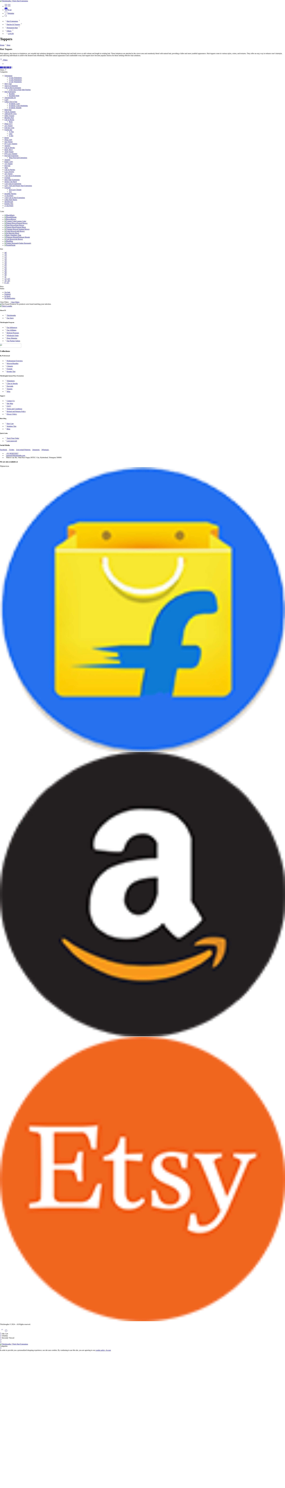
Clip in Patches (9, 170)
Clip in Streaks (9, 148)
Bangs (6, 138)
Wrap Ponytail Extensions (18, 158)
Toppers (7, 146)
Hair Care (10, 424)
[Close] (5, 70)
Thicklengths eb (10, 98)
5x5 (10, 192)
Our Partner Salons (13, 341)
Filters (4, 60)
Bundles (12, 94)
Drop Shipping (12, 338)
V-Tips (11, 132)
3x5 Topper (8, 174)
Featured (7, 294)
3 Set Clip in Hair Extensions (14, 198)
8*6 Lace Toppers (10, 154)
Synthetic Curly (14, 104)
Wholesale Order (13, 335)
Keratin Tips (11, 371)
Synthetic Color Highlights (18, 106)
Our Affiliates (11, 330)
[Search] (5, 16)
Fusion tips (8, 130)
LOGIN (11, 34)
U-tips (11, 136)
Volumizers (8, 76)
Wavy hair (8, 84)
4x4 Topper (8, 142)
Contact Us (11, 401)
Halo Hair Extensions (12, 180)
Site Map (10, 403)
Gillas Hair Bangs (10, 200)
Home (2, 45)
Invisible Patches (10, 194)
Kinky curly (8, 162)
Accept (108, 1350)
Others (9, 31)
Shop (8, 45)
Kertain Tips (8, 204)
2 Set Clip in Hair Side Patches (20, 90)
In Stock (7, 296)
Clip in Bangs (9, 120)
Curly (6, 100)
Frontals (7, 178)
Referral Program (13, 333)
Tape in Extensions (11, 86)
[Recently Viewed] (6, 1331)
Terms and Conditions (14, 409)
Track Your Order (13, 438)
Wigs (6, 168)
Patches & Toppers (13, 24)
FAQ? (9, 406)
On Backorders (9, 298)
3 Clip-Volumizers (15, 80)
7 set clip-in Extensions (12, 176)
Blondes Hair (9, 118)
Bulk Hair (7, 110)
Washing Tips (11, 426)
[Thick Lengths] (6, 306)
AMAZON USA (10, 114)
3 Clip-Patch (8, 196)
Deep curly (8, 140)
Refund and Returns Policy (16, 411)
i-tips (10, 134)
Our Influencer (12, 327)
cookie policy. (100, 1350)
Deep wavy (8, 124)
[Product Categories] (6, 6)
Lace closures (9, 172)
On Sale (7, 292)
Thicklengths (11, 315)
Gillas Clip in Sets (10, 102)
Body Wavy (8, 150)
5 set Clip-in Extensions (12, 184)
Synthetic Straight (15, 108)
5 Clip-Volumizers (15, 78)
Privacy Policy (12, 414)
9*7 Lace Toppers (10, 144)
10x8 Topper (8, 152)
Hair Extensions (12, 21)
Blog (8, 429)
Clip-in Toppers (9, 112)
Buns (11, 122)
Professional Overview (15, 361)
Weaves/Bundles (12, 363)
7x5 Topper (8, 164)
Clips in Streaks (12, 383)
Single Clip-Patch (10, 182)
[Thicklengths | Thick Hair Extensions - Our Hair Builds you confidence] (14, 1)
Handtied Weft (14, 96)
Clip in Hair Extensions (12, 88)
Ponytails (10, 386)
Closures (7, 188)
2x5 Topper (8, 126)
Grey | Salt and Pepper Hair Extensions (18, 186)
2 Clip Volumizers (15, 82)
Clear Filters (15, 302)
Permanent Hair (12, 28)
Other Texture (9, 116)
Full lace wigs (9, 128)
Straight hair (8, 202)
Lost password (12, 441)
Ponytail (7, 166)
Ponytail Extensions (11, 156)
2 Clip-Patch (8, 206)
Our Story (10, 318)
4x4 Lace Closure (15, 190)
